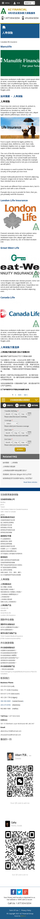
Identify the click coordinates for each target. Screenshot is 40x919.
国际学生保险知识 (8, 624)
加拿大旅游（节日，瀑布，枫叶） (11, 572)
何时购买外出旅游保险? (8, 660)
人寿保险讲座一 (6, 597)
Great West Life (10, 247)
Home (4, 27)
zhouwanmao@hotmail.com (11, 735)
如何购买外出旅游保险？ (8, 663)
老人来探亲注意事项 (7, 522)
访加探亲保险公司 (8, 499)
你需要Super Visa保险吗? (9, 549)
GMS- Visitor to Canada (8, 512)
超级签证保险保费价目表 (8, 551)
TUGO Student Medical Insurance (12, 636)
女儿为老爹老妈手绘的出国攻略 (11, 575)
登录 (18, 3)
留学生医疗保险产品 (9, 633)
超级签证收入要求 (6, 541)
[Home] (3, 11)
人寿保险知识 (6, 584)
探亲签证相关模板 (6, 532)
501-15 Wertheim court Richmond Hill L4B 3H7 (18, 724)
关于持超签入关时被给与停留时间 (11, 554)
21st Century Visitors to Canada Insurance (14, 509)
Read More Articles (30, 482)
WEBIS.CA (23, 916)
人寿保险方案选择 (10, 347)
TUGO (3, 507)
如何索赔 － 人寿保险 (12, 96)
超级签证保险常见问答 (8, 546)
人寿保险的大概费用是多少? (9, 594)
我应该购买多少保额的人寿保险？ (11, 592)
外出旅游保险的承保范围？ (9, 653)
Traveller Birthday (11, 411)
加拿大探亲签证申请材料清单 (10, 560)
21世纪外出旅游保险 (7, 669)
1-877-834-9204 (14, 716)
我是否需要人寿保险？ (8, 589)
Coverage (8, 420)
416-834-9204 (6, 686)
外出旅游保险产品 (8, 666)
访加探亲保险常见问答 (8, 520)
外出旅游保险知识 (8, 647)
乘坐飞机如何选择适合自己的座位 (11, 565)
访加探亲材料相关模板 (8, 562)
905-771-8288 (6, 690)
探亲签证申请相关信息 (8, 530)
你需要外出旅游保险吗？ (8, 650)
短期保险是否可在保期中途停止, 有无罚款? (17, 478)
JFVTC (2, 505)
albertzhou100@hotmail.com (11, 731)
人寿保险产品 (6, 605)
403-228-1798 (6, 697)
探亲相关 (4, 557)
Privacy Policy (26, 910)
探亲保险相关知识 (8, 517)
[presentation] (29, 414)
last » (26, 395)
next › (20, 395)
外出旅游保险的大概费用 (8, 655)
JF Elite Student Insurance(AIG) (10, 638)
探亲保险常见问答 (6, 525)
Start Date (8, 430)
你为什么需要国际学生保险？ (10, 627)
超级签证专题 (6, 536)
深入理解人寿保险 (6, 587)
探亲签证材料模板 (6, 544)
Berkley (3, 502)
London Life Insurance (14, 200)
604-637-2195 (6, 694)
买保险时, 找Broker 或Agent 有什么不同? (17, 474)
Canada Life (8, 297)
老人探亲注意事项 (6, 570)
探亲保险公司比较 (6, 527)
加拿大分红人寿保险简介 (8, 602)
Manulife (6, 46)
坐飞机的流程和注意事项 (8, 567)
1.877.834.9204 (23, 903)
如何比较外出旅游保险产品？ (10, 658)
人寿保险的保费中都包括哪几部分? (15, 470)
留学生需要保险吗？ (7, 630)
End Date (8, 439)
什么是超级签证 (6, 539)
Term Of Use (13, 910)
